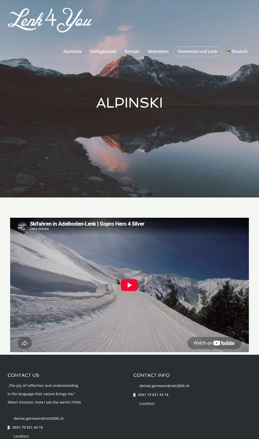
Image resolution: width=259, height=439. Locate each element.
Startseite (72, 51)
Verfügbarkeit (103, 51)
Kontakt (132, 51)
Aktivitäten (158, 51)
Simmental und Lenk (197, 51)
